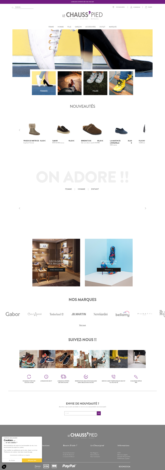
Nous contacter (95, 457)
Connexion (136, 7)
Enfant (37, 457)
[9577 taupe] (92, 207)
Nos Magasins (94, 453)
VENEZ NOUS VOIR (56, 270)
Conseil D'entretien (69, 453)
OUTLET (102, 27)
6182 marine (113, 145)
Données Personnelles (123, 457)
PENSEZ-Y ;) (109, 270)
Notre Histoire (94, 455)
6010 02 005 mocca (58, 143)
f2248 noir (142, 143)
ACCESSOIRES (90, 27)
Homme (37, 455)
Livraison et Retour (69, 457)
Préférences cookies (123, 458)
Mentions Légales (122, 455)
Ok (99, 413)
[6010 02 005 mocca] (63, 129)
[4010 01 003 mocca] (34, 207)
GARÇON (78, 27)
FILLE (69, 27)
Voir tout (82, 325)
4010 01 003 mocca (29, 221)
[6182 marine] (120, 129)
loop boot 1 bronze (28, 143)
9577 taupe (84, 221)
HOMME (61, 27)
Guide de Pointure (68, 455)
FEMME (51, 27)
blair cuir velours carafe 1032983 (90, 143)
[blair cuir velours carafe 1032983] (92, 129)
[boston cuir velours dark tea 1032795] (63, 207)
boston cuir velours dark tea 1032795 (62, 221)
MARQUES (113, 27)
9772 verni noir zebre (116, 221)
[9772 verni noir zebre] (120, 207)
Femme (37, 453)
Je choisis (12, 460)
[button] (20, 130)
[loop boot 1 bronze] (34, 129)
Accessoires (38, 458)
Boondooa (124, 466)
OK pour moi (32, 460)
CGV (119, 453)
